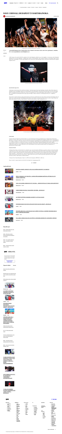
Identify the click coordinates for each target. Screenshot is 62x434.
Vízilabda (35, 412)
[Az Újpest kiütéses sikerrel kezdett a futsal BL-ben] (9, 287)
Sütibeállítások (54, 425)
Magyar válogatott (8, 410)
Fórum (44, 415)
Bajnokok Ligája (18, 179)
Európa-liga (18, 413)
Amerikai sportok (35, 411)
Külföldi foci (16, 402)
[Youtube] (55, 399)
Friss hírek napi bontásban (23, 7)
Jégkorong (35, 409)
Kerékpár (27, 408)
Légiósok (17, 171)
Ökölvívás (27, 409)
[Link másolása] (4, 51)
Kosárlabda (35, 408)
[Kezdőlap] (5, 3)
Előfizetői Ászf (53, 420)
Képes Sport (32, 7)
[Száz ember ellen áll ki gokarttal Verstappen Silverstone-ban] (9, 371)
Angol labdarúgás (18, 404)
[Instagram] (52, 399)
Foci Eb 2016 (18, 417)
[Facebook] (53, 399)
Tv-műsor (44, 416)
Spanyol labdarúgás (18, 406)
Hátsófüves (9, 407)
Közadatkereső (53, 418)
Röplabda (17, 214)
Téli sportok (27, 414)
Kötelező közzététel (52, 411)
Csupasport (36, 7)
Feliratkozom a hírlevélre (9, 261)
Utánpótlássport (44, 7)
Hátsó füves (40, 7)
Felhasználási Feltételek (53, 424)
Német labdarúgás (18, 192)
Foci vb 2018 (18, 415)
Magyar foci (7, 402)
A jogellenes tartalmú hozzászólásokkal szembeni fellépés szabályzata (53, 408)
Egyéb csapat (35, 414)
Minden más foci (18, 185)
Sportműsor (29, 7)
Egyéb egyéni (18, 220)
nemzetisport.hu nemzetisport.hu (10, 16)
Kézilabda (35, 407)
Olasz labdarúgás (18, 408)
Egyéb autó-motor (44, 414)
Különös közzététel (52, 416)
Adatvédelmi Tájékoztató (53, 422)
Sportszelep (42, 402)
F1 (32, 402)
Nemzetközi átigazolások (18, 421)
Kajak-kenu (26, 406)
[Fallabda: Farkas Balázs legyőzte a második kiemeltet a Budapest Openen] (9, 221)
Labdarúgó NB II (9, 406)
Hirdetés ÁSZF (53, 419)
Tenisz (26, 410)
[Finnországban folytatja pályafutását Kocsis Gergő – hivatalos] (9, 207)
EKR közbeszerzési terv (53, 413)
